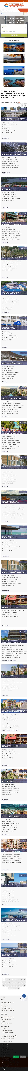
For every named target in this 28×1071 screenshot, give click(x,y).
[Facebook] (23, 1)
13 (15, 982)
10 (6, 982)
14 (18, 982)
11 (9, 982)
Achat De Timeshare (6, 1019)
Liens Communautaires (6, 1030)
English (3, 999)
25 (19, 105)
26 (12, 988)
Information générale (6, 1023)
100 (25, 105)
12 (12, 982)
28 (18, 988)
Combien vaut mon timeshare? (8, 1038)
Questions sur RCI (5, 1040)
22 (18, 985)
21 (15, 985)
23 (21, 985)
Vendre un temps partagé (7, 1016)
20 (12, 985)
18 (6, 985)
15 (21, 982)
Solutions (3, 1021)
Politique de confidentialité (7, 1010)
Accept (16, 1057)
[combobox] (14, 27)
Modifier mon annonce (6, 1041)
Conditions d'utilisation (6, 1008)
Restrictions (4, 1006)
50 (22, 105)
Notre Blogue (4, 1028)
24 (24, 985)
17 (3, 985)
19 (9, 985)
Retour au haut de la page (24, 999)
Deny (23, 1057)
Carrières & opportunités (7, 1032)
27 (15, 988)
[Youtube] (26, 1)
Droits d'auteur (5, 1005)
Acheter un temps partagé (7, 1017)
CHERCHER (4, 30)
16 (24, 982)
